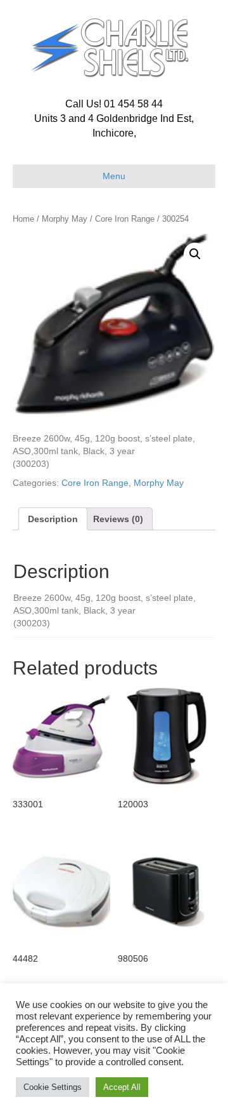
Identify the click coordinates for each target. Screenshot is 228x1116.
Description (53, 519)
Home (23, 219)
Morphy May (64, 219)
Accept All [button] (122, 1087)
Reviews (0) (118, 519)
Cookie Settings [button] (52, 1087)
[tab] (52, 519)
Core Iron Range (125, 219)
